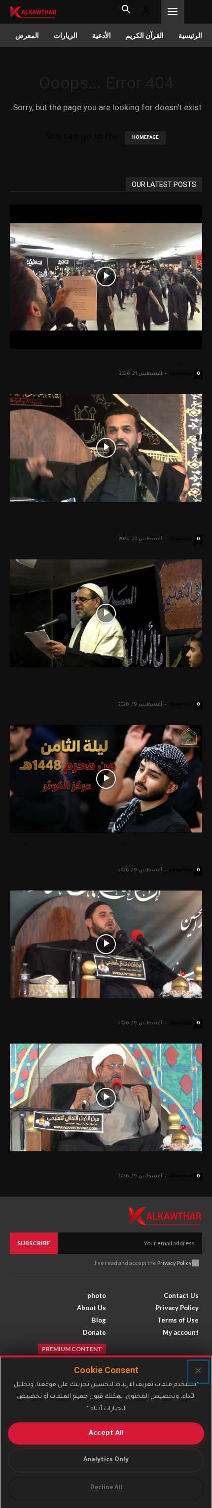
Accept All (106, 1433)
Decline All (106, 1488)
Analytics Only (106, 1460)
